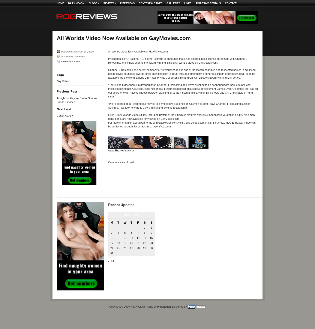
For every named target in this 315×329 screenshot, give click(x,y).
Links (187, 3)
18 (118, 243)
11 (118, 237)
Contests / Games (150, 3)
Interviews (127, 3)
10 (111, 237)
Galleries (173, 3)
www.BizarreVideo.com (121, 150)
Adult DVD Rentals (208, 3)
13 (131, 237)
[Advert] (208, 23)
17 (111, 243)
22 (144, 243)
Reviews (110, 3)
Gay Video (63, 81)
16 (151, 237)
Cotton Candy (65, 115)
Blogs (94, 3)
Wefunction (164, 306)
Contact (231, 3)
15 (144, 237)
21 (138, 243)
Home (60, 3)
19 (124, 243)
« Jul (111, 261)
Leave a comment (70, 61)
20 (131, 243)
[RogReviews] (87, 22)
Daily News (76, 3)
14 (138, 237)
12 (124, 237)
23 (151, 243)
